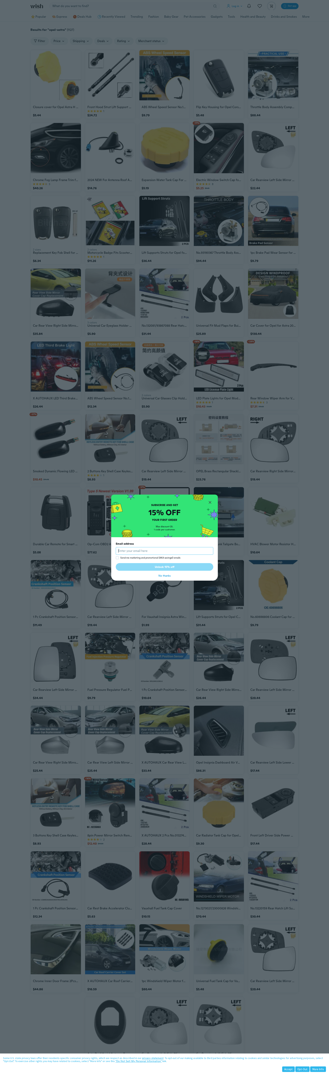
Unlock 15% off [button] (164, 567)
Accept (288, 1069)
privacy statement (153, 1058)
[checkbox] (117, 557)
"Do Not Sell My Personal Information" (138, 1061)
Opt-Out (302, 1069)
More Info (318, 1069)
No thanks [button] (164, 575)
